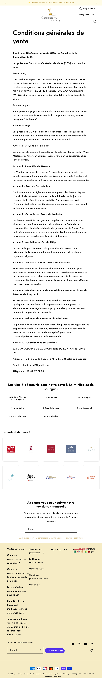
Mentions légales (37, 568)
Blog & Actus (89, 8)
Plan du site (34, 584)
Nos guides (84, 14)
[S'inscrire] (73, 529)
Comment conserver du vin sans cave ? (16, 559)
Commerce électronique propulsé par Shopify (51, 674)
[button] (6, 15)
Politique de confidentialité (36, 561)
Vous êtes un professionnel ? (36, 551)
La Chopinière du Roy (24, 674)
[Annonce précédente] (5, 3)
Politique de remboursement (83, 673)
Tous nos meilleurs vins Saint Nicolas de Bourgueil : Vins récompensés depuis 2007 (18, 626)
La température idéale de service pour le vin (16, 590)
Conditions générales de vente (38, 577)
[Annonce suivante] (97, 3)
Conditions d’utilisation (52, 676)
